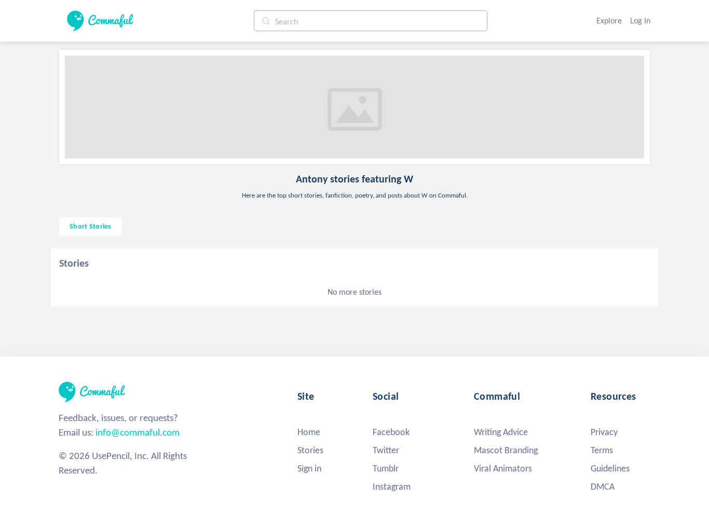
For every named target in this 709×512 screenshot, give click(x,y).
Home (308, 432)
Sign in (309, 468)
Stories (310, 450)
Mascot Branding (506, 450)
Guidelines (610, 468)
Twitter (386, 450)
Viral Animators (503, 468)
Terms (602, 450)
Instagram (392, 486)
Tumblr (386, 468)
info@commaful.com (138, 432)
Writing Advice (501, 432)
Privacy (604, 432)
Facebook (391, 432)
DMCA (603, 486)
